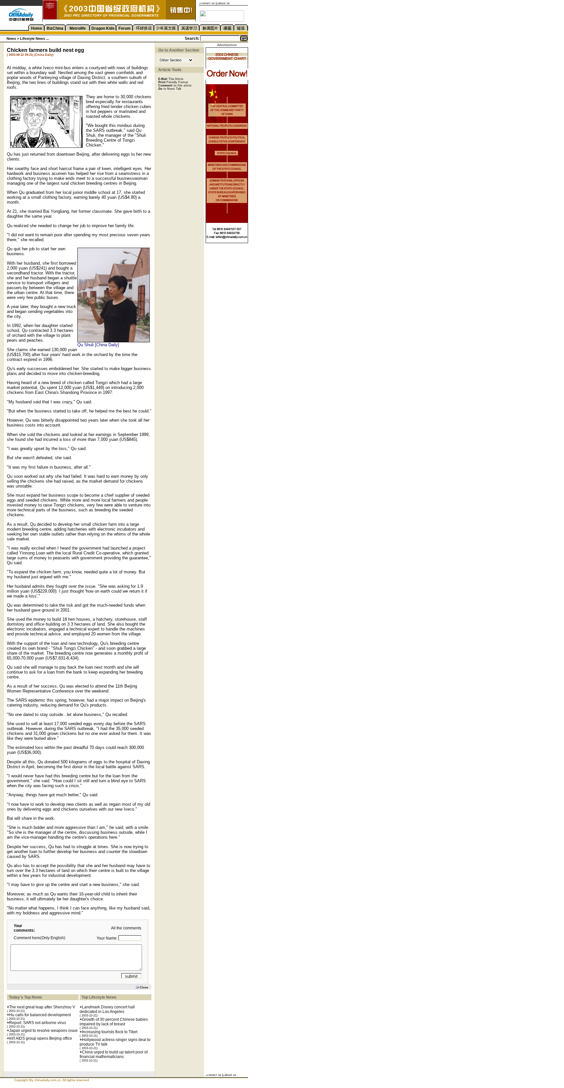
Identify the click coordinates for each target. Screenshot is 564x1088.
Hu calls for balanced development (40, 1015)
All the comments (126, 928)
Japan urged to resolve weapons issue (43, 1030)
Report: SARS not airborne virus (37, 1022)
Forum (124, 28)
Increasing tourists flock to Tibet (109, 1032)
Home (36, 28)
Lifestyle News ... (34, 38)
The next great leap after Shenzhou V (42, 1007)
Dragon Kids (103, 28)
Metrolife (78, 28)
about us (224, 3)
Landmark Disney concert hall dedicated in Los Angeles (107, 1009)
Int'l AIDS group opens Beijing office (40, 1038)
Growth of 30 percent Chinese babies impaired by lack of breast (114, 1021)
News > (13, 38)
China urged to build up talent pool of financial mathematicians (114, 1054)
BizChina (55, 28)
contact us (207, 3)
